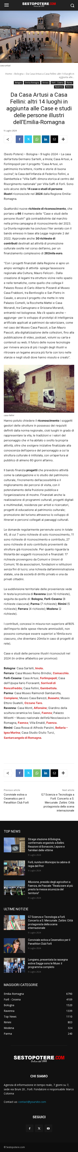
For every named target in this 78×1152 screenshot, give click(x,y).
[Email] (54, 139)
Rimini (69, 86)
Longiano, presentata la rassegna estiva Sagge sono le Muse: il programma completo (48, 963)
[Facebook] (19, 139)
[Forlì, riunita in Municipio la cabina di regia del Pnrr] (14, 867)
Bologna (18, 73)
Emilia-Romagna (32, 82)
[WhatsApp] (37, 139)
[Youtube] (48, 1128)
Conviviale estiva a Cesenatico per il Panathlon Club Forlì (16, 798)
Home (8, 73)
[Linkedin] (45, 139)
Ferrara (45, 82)
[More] (63, 139)
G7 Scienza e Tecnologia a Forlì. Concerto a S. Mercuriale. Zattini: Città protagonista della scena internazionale (57, 802)
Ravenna (59, 86)
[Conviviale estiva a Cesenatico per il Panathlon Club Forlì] (14, 945)
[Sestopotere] (39, 4)
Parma (69, 82)
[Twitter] (28, 139)
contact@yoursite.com (32, 1102)
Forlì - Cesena (57, 82)
